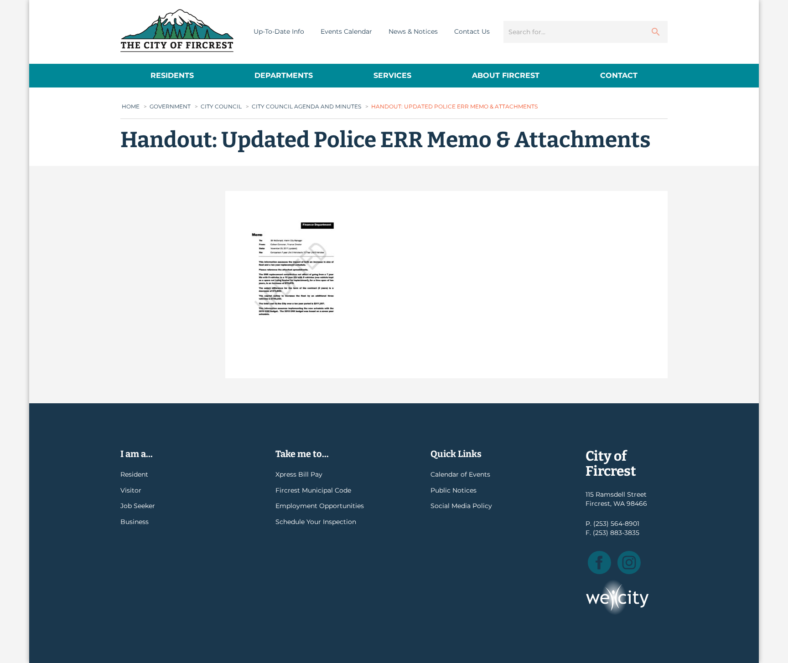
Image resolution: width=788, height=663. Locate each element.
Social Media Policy (461, 506)
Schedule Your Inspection (315, 522)
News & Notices (413, 31)
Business (134, 522)
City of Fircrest (176, 30)
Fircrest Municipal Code (313, 490)
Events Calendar (346, 31)
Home (131, 106)
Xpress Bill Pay (298, 474)
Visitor (130, 490)
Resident (134, 474)
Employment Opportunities (319, 506)
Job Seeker (137, 506)
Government (170, 106)
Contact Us (472, 31)
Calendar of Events (460, 474)
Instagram (629, 562)
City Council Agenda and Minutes (306, 106)
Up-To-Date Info (279, 31)
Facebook (599, 562)
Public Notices (453, 490)
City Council (221, 106)
